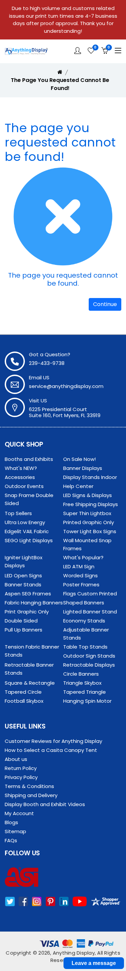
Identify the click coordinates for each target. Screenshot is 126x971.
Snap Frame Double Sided (29, 499)
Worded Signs (80, 575)
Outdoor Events (24, 486)
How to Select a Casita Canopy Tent (51, 750)
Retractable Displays (89, 664)
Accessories (20, 477)
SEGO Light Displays (29, 540)
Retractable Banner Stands (29, 668)
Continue (105, 304)
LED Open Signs (23, 575)
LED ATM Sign (78, 566)
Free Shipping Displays (90, 504)
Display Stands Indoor (90, 477)
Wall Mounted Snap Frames (87, 544)
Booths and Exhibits (29, 459)
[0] (91, 51)
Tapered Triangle (84, 691)
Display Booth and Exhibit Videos (45, 804)
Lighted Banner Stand (90, 611)
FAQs (11, 840)
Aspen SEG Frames (28, 593)
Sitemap (15, 831)
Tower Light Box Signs (89, 531)
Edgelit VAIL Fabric (27, 531)
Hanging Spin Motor (87, 700)
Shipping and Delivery (31, 795)
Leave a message (94, 963)
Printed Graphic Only (88, 522)
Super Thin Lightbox (87, 513)
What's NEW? (21, 468)
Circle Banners (81, 673)
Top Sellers (18, 513)
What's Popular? (83, 557)
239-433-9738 (47, 363)
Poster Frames (81, 584)
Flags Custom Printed (90, 593)
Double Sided (21, 620)
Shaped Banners (83, 602)
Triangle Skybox (82, 682)
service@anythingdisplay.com (66, 386)
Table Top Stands (85, 646)
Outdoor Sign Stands (89, 655)
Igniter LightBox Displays (23, 561)
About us (16, 759)
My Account (19, 813)
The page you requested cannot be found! (60, 84)
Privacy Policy (21, 777)
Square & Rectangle (30, 682)
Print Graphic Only (27, 611)
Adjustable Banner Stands (86, 633)
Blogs (11, 822)
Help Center (78, 486)
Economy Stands (84, 620)
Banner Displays (82, 468)
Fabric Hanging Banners (34, 602)
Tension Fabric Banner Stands (32, 650)
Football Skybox (24, 700)
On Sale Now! (79, 459)
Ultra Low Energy (25, 522)
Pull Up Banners (23, 629)
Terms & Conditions (29, 786)
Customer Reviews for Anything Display (53, 741)
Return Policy (21, 768)
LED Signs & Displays (87, 495)
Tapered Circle (23, 691)
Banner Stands (23, 584)
